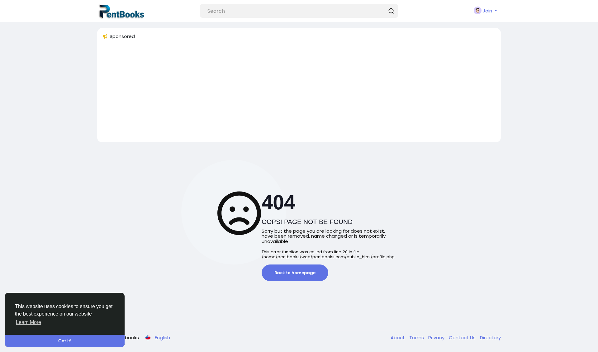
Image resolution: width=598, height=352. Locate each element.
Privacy (437, 337)
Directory (490, 337)
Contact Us (463, 337)
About (398, 337)
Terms (417, 337)
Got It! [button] (65, 340)
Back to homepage (295, 273)
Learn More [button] (28, 322)
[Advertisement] (289, 93)
